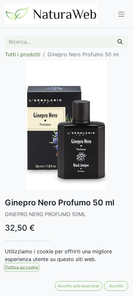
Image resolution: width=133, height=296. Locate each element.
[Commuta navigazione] (121, 14)
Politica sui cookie (21, 267)
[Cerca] (120, 42)
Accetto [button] (116, 285)
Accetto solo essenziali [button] (78, 285)
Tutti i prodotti (22, 54)
